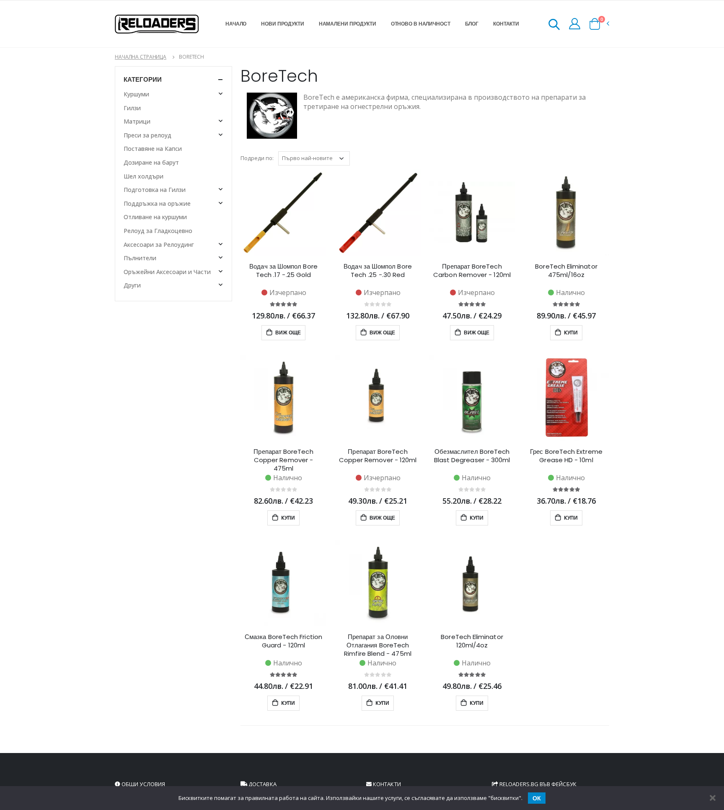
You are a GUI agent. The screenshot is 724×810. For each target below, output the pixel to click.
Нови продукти (282, 23)
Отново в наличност (420, 23)
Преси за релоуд (147, 135)
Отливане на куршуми (155, 217)
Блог (472, 23)
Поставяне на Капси (153, 149)
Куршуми (136, 94)
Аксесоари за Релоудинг (159, 244)
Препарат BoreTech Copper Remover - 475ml (283, 460)
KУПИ (570, 332)
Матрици (137, 121)
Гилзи (132, 108)
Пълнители (140, 258)
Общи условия (142, 784)
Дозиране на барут (151, 162)
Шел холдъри (143, 176)
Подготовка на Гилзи (155, 190)
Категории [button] (143, 79)
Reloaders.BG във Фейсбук (537, 784)
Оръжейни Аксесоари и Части (167, 272)
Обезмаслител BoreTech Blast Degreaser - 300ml (472, 456)
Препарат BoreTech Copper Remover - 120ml (378, 456)
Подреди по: (257, 158)
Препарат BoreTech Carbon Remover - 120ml (472, 270)
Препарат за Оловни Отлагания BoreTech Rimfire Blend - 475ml (377, 645)
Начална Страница (140, 56)
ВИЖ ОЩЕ (287, 332)
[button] (554, 26)
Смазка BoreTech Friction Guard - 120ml (283, 641)
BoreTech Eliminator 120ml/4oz (472, 641)
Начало (235, 23)
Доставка (262, 784)
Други (132, 285)
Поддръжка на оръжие (157, 203)
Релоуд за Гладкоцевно (158, 231)
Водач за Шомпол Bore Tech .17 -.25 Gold (283, 270)
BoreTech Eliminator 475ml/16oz (566, 270)
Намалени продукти (347, 23)
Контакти (506, 23)
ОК (537, 798)
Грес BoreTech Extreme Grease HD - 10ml (566, 456)
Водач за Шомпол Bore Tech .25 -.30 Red (378, 270)
